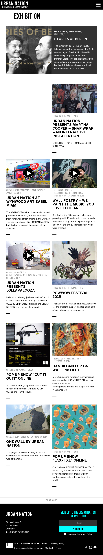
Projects (25, 190)
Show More (51, 500)
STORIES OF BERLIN (70, 39)
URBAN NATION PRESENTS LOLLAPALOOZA (20, 286)
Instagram (90, 547)
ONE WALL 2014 (58, 358)
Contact (49, 548)
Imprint (45, 544)
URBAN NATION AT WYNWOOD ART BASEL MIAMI (26, 201)
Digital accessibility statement (28, 548)
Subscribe (78, 529)
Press (58, 548)
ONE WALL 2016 (12, 190)
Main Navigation (98, 4)
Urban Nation (75, 31)
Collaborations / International (67, 193)
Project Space (60, 31)
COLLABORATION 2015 (61, 190)
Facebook (86, 547)
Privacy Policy (86, 534)
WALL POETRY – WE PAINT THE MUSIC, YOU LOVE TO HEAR (73, 204)
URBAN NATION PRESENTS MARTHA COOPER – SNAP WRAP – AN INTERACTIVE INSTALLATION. (72, 129)
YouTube (95, 547)
